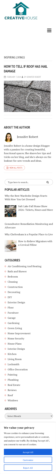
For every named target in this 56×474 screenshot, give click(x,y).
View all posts (15, 167)
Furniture (13, 312)
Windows (13, 400)
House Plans (14, 343)
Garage (12, 318)
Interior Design (16, 348)
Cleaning (13, 281)
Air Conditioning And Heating (24, 266)
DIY (10, 297)
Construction (15, 287)
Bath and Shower (17, 271)
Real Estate (14, 385)
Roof (10, 395)
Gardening (13, 323)
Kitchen (12, 354)
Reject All (28, 467)
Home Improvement (19, 333)
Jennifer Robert (34, 77)
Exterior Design (16, 302)
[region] (28, 448)
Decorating (14, 292)
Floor (11, 307)
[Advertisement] (21, 38)
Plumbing (13, 379)
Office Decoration (18, 369)
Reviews (12, 390)
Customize (28, 460)
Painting (12, 374)
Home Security (16, 338)
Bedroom (13, 276)
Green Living (15, 328)
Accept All (28, 452)
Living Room (15, 359)
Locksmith (13, 364)
